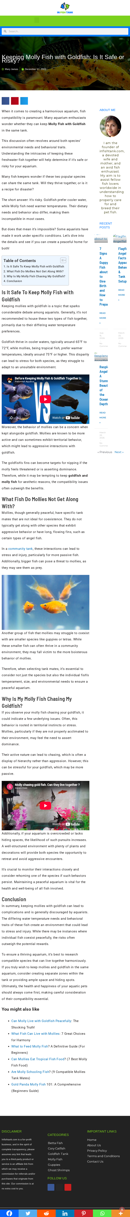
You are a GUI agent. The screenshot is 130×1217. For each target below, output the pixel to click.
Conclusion (14, 281)
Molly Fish (55, 1159)
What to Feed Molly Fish (29, 1046)
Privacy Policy (97, 1150)
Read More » (103, 318)
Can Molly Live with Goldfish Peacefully (41, 1021)
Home (91, 1139)
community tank (20, 549)
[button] (36, 20)
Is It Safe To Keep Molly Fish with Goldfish (35, 266)
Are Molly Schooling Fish (30, 1072)
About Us (94, 1145)
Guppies (54, 1164)
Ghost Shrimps (59, 1170)
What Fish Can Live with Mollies (35, 1034)
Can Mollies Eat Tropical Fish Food (37, 1059)
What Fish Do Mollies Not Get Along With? (35, 271)
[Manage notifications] (122, 1209)
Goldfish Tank (58, 1154)
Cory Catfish (56, 1148)
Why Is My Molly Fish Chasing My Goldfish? (36, 276)
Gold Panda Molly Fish (28, 1084)
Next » (119, 452)
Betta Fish (55, 1143)
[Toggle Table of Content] (61, 260)
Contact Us (95, 1161)
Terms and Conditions (103, 1156)
